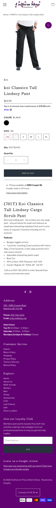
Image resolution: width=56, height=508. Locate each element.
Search (6, 349)
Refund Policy (9, 365)
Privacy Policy (9, 359)
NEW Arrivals (9, 385)
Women (7, 388)
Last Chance (9, 404)
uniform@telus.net (18, 318)
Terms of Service (11, 362)
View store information (16, 193)
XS (15, 137)
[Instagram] (30, 292)
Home (5, 14)
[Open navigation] (5, 4)
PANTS (14, 14)
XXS (8, 137)
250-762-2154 (17, 315)
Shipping (7, 355)
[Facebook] (25, 292)
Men (5, 391)
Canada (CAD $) (27, 492)
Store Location (10, 411)
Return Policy (9, 352)
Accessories (9, 398)
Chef (5, 401)
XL (46, 137)
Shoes (6, 394)
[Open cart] (53, 4)
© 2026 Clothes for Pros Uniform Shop (21, 480)
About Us (7, 381)
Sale (5, 407)
